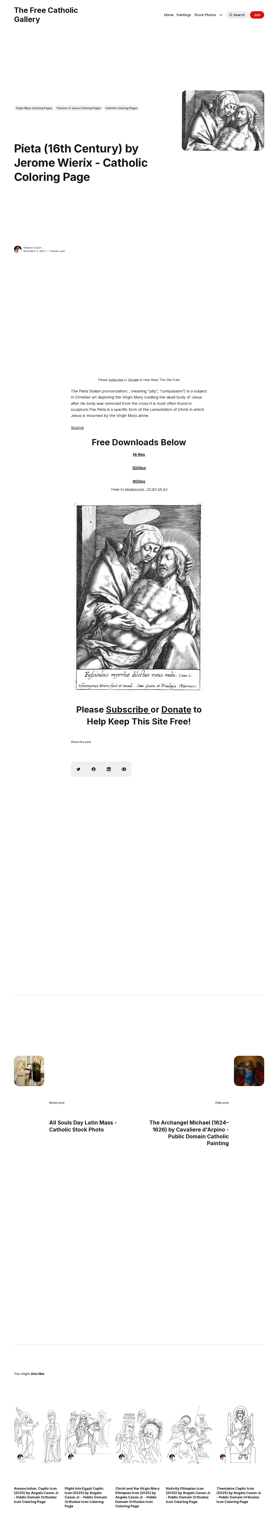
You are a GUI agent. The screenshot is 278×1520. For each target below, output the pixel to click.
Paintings (184, 15)
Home (169, 15)
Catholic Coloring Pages (121, 108)
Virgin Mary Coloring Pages (34, 108)
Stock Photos (205, 15)
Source (77, 427)
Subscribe (116, 380)
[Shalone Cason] (18, 249)
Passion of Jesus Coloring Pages (79, 108)
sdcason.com (135, 489)
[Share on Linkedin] (108, 769)
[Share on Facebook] (93, 769)
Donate (133, 380)
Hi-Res (139, 454)
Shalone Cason (32, 247)
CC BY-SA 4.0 (156, 489)
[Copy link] (123, 769)
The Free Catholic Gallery (46, 15)
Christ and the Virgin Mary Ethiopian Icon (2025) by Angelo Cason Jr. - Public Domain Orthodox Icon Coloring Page (137, 1497)
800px (139, 481)
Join (257, 15)
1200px (139, 468)
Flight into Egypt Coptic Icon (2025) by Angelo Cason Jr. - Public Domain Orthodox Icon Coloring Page (85, 1497)
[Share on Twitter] (78, 769)
